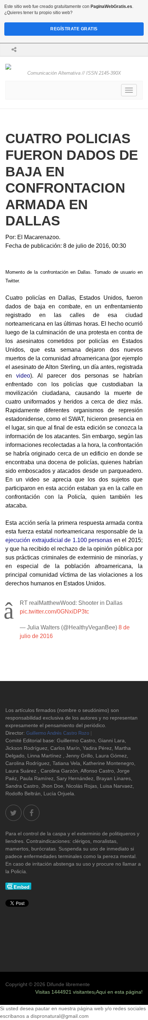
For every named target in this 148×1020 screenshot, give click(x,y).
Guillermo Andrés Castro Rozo (57, 733)
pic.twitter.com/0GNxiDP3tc (54, 611)
